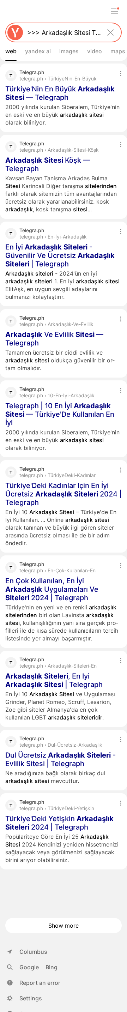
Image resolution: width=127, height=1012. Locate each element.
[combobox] (62, 32)
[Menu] (115, 11)
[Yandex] (15, 32)
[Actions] (120, 73)
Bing (52, 967)
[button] (33, 982)
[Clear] (110, 32)
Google (29, 967)
